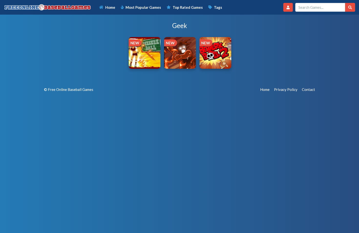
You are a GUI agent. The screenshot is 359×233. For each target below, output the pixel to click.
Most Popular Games (143, 7)
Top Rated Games (188, 7)
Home (110, 7)
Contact (308, 89)
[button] (288, 7)
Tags (218, 7)
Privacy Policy (285, 89)
